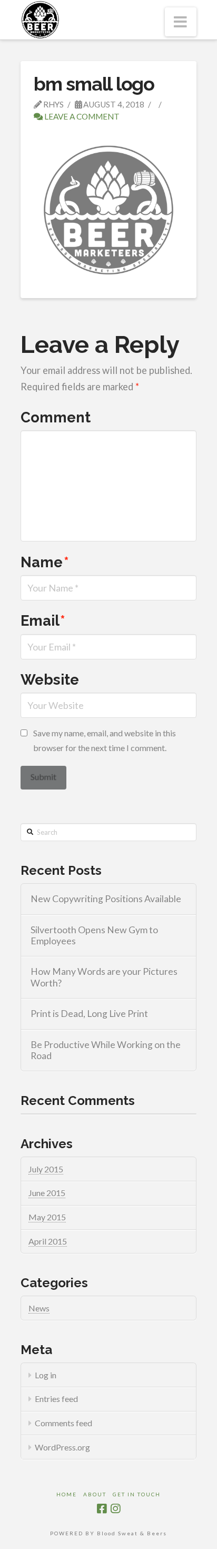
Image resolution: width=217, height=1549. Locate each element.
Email (43, 620)
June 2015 (46, 1193)
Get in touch (137, 1494)
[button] (180, 21)
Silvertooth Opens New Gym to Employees (94, 935)
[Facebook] (101, 1508)
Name (45, 562)
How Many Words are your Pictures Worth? (104, 977)
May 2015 (47, 1217)
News (39, 1308)
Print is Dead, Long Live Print (89, 1013)
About (94, 1494)
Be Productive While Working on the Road (106, 1050)
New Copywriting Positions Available (106, 898)
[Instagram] (115, 1508)
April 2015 (47, 1241)
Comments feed (63, 1423)
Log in (45, 1375)
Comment (56, 417)
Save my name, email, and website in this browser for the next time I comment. (104, 740)
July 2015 (45, 1169)
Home (66, 1494)
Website (50, 679)
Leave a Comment (81, 116)
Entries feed (56, 1399)
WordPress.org (62, 1447)
